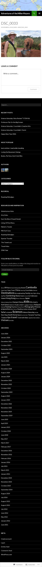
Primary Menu (39, 13)
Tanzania (31, 315)
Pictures (37, 307)
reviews (30, 309)
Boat (20, 287)
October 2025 (6, 345)
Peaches (14, 307)
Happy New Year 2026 (8, 134)
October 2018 (6, 431)
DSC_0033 (25, 27)
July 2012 (4, 509)
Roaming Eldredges (7, 197)
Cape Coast (4, 290)
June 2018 (4, 435)
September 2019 (6, 415)
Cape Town (11, 290)
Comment (33, 89)
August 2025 (5, 353)
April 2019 (4, 423)
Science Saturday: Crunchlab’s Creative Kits (16, 126)
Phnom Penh (20, 307)
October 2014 (6, 486)
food (2, 296)
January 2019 (5, 427)
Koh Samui (5, 305)
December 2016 (6, 451)
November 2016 (6, 454)
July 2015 (4, 466)
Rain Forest (14, 309)
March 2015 (5, 470)
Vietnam (5, 320)
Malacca (31, 304)
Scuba (36, 312)
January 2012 (5, 521)
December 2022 (6, 404)
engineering (21, 293)
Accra (2, 287)
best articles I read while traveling (12, 148)
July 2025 (4, 357)
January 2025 (5, 365)
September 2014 (6, 490)
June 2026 (4, 334)
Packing (8, 307)
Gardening (10, 296)
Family (27, 293)
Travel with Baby (22, 317)
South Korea (12, 315)
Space (20, 315)
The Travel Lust (6, 242)
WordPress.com (6, 554)
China (17, 290)
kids (26, 301)
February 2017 (6, 447)
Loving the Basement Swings (11, 152)
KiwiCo (35, 302)
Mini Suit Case (6, 231)
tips (9, 317)
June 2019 (4, 419)
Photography (29, 307)
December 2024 (6, 369)
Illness (17, 298)
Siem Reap (4, 315)
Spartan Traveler (6, 238)
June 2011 (4, 525)
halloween (34, 296)
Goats (22, 296)
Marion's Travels (6, 227)
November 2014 (6, 482)
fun (5, 296)
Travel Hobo (5, 246)
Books (23, 288)
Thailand (4, 317)
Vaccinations (36, 317)
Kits (31, 302)
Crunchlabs (29, 290)
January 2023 (5, 400)
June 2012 (4, 513)
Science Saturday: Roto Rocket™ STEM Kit (15, 118)
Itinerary (22, 298)
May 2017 (4, 439)
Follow (5, 274)
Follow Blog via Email (10, 259)
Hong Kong (11, 298)
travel (14, 317)
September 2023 (6, 392)
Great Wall (28, 296)
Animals (12, 287)
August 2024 (5, 373)
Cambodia (31, 287)
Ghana (17, 296)
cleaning (22, 290)
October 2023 (6, 388)
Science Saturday (28, 312)
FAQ (31, 293)
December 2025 (6, 341)
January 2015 (5, 474)
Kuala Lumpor (19, 305)
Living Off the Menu (8, 223)
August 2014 (5, 493)
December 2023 (6, 380)
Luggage (26, 304)
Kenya (21, 302)
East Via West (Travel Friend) (11, 219)
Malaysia (37, 305)
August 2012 (5, 505)
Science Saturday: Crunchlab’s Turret (13, 130)
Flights (35, 293)
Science (17, 312)
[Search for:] (21, 105)
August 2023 (5, 396)
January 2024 (5, 376)
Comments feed (6, 551)
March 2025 (5, 361)
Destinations (8, 292)
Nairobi (3, 307)
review (25, 309)
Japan (27, 298)
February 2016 (6, 458)
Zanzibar (11, 320)
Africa (6, 287)
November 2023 (6, 384)
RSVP (35, 309)
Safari (3, 312)
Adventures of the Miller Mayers (15, 13)
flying (38, 293)
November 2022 (6, 408)
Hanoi (3, 298)
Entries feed (5, 547)
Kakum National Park (6, 302)
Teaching (37, 315)
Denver (35, 290)
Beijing (16, 287)
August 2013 (5, 501)
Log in (3, 543)
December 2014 (6, 478)
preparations (6, 309)
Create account (6, 539)
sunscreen (25, 315)
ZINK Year (4, 250)
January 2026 (5, 337)
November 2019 (6, 412)
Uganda (31, 317)
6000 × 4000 (17, 27)
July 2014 (4, 497)
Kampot (16, 302)
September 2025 (6, 349)
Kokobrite (11, 304)
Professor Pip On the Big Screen (12, 122)
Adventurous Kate (7, 211)
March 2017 (5, 443)
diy (16, 293)
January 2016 (5, 462)
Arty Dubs (4, 215)
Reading (20, 309)
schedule (9, 312)
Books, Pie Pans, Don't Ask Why (11, 156)
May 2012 (4, 517)
